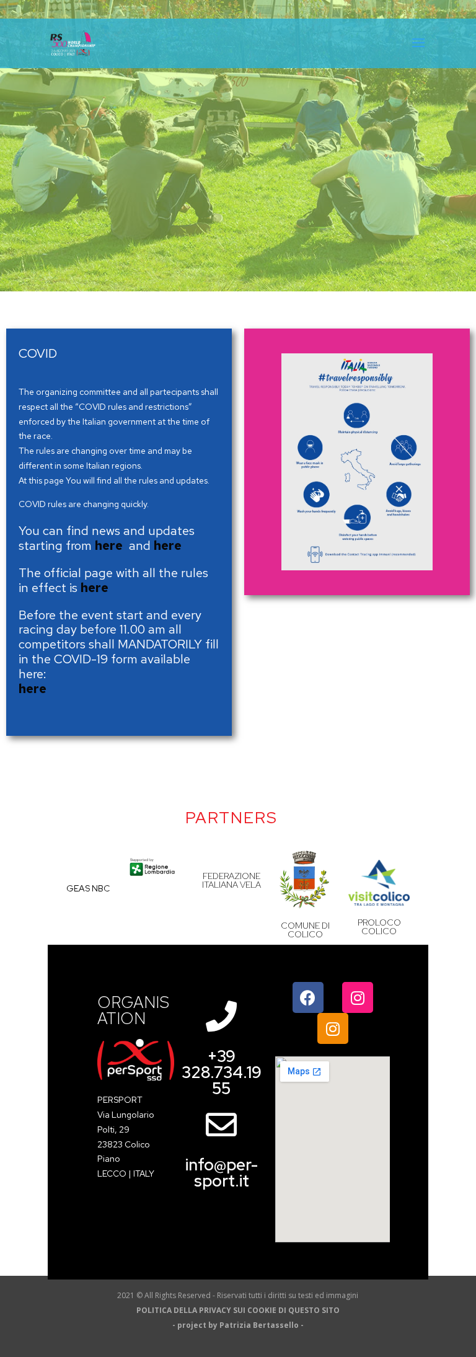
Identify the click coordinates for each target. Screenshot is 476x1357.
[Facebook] (308, 997)
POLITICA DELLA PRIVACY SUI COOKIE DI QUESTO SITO (238, 1310)
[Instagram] (357, 997)
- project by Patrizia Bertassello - (238, 1325)
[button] (449, 17)
